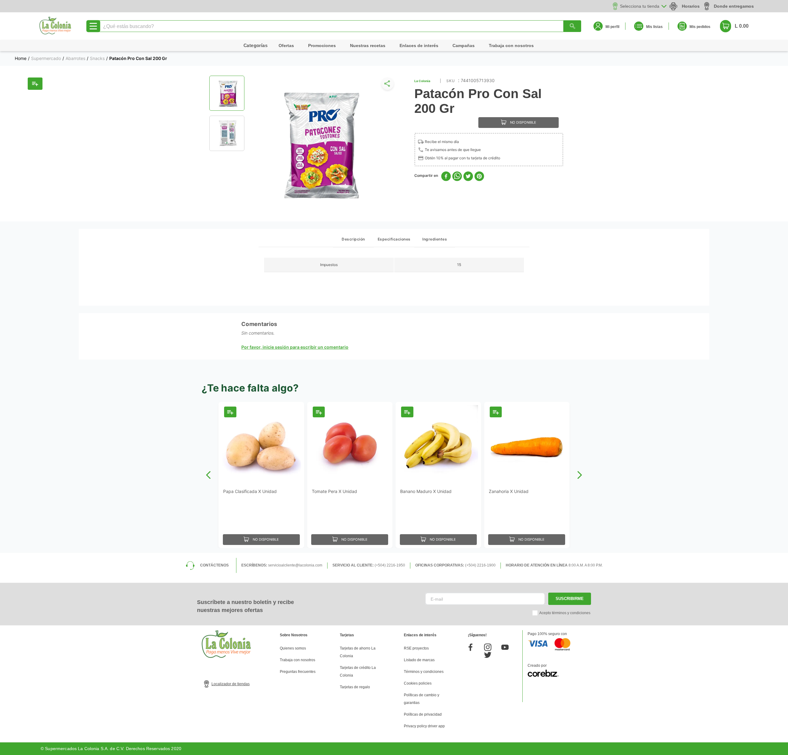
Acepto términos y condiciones (564, 613)
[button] (386, 85)
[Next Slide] (579, 475)
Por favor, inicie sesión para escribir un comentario (294, 347)
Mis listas (654, 27)
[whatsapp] (457, 176)
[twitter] (468, 176)
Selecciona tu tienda (639, 6)
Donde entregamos (734, 6)
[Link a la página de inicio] (20, 58)
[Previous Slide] (208, 475)
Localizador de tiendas (230, 684)
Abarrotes (75, 58)
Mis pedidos (700, 27)
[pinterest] (479, 176)
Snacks (97, 58)
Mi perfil (612, 27)
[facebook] (446, 176)
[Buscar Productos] (572, 26)
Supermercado (46, 58)
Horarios (691, 6)
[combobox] (339, 26)
